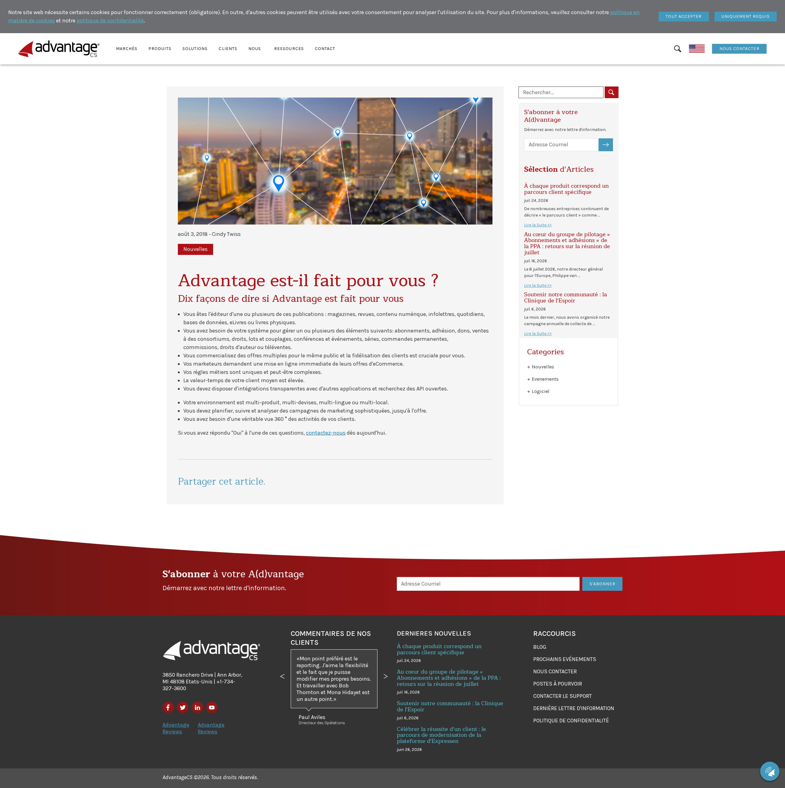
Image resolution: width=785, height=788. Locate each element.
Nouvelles (543, 367)
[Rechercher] (677, 48)
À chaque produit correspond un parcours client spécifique (566, 189)
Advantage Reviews (176, 728)
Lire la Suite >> (538, 225)
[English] (697, 48)
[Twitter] (182, 707)
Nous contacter (739, 48)
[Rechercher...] (611, 92)
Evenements (545, 379)
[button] (127, 48)
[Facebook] (168, 707)
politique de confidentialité (110, 20)
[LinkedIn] (197, 707)
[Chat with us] (769, 771)
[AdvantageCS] (211, 650)
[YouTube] (211, 707)
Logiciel (541, 391)
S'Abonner (609, 144)
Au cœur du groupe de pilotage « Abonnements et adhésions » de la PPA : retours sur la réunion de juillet (567, 243)
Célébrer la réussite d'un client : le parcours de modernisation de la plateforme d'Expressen (441, 735)
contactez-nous (326, 432)
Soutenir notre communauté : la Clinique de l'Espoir (565, 297)
